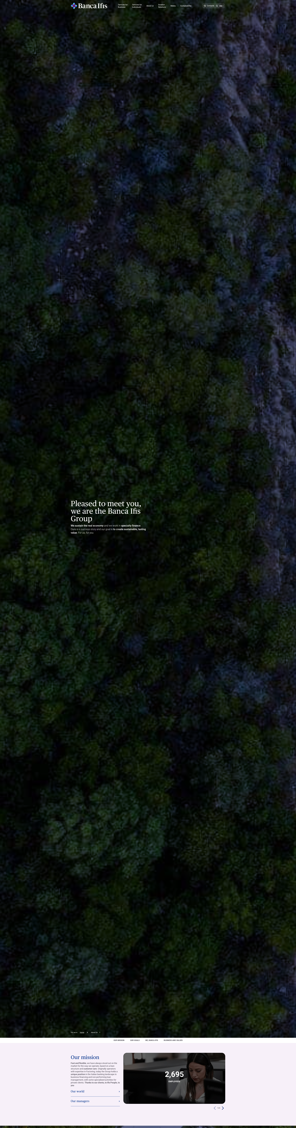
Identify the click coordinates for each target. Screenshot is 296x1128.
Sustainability (185, 6)
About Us (94, 1032)
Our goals (135, 1040)
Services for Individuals (137, 6)
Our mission (119, 1040)
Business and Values (173, 1040)
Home (82, 1032)
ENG (220, 6)
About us (150, 6)
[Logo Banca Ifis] (89, 6)
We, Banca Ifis (151, 1040)
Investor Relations (162, 6)
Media (173, 6)
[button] (217, 6)
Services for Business (123, 6)
